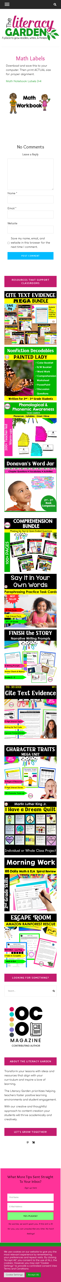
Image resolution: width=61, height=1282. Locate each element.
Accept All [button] (33, 1275)
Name (12, 193)
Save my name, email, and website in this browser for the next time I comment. (30, 242)
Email (12, 208)
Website (12, 223)
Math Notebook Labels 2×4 (23, 81)
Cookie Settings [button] (14, 1275)
